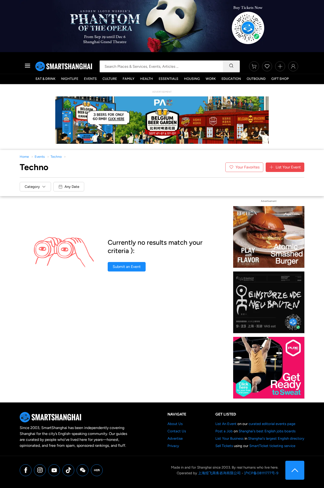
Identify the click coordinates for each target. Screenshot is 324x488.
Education (231, 79)
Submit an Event (127, 266)
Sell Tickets (224, 446)
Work (211, 79)
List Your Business (229, 438)
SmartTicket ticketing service (272, 446)
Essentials (168, 79)
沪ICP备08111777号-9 (261, 473)
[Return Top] (294, 470)
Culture (109, 79)
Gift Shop (280, 79)
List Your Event (288, 167)
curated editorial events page (272, 424)
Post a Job (224, 431)
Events (90, 79)
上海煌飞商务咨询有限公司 (219, 473)
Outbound (256, 79)
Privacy (173, 446)
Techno (56, 157)
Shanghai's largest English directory (276, 438)
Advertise (175, 438)
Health (146, 79)
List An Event (225, 424)
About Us (175, 424)
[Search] (231, 66)
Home (24, 157)
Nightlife (69, 79)
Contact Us (176, 431)
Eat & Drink (46, 79)
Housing (192, 79)
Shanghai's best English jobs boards (267, 431)
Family (128, 79)
